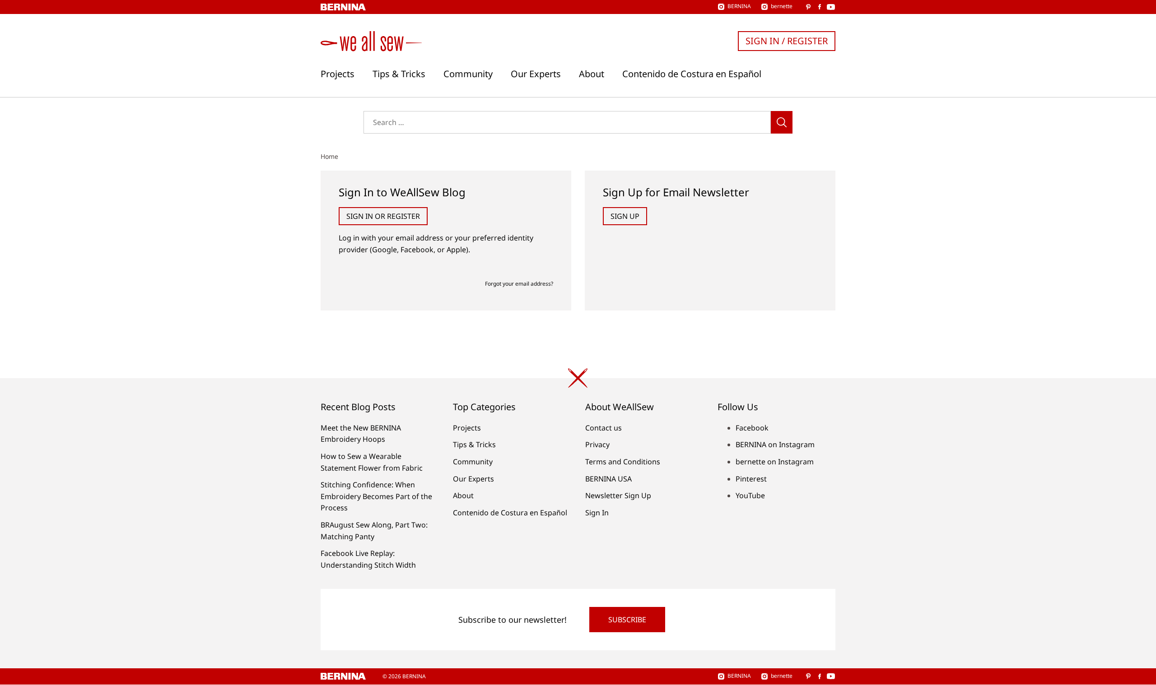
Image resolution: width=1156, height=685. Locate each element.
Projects (337, 74)
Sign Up (625, 216)
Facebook (752, 428)
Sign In (597, 513)
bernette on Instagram (775, 462)
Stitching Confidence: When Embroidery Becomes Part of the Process (376, 496)
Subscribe (627, 620)
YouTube (750, 495)
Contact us (603, 428)
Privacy (597, 444)
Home (329, 156)
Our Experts (536, 74)
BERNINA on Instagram (775, 444)
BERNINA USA (608, 479)
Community (468, 74)
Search (781, 122)
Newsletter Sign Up (618, 495)
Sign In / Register (787, 41)
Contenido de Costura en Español (691, 74)
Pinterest (751, 479)
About (591, 74)
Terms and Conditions (622, 462)
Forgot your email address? (519, 283)
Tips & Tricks (399, 74)
